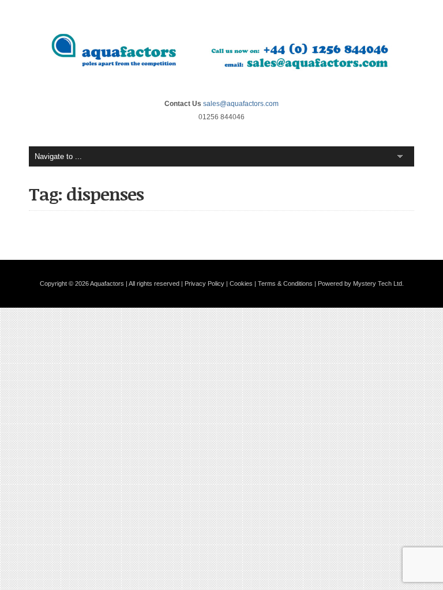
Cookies (241, 283)
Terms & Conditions (285, 283)
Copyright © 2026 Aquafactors (82, 283)
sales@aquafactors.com (241, 104)
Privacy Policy (204, 283)
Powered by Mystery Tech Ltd (360, 283)
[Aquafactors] (221, 80)
